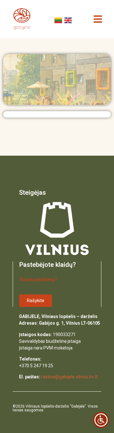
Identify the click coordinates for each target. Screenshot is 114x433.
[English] (68, 20)
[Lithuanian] (58, 20)
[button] (98, 19)
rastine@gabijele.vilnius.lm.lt (69, 376)
